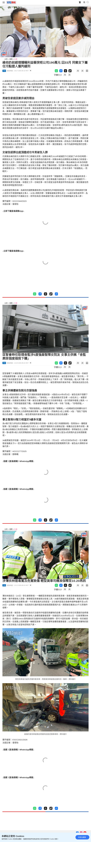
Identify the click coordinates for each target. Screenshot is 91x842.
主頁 (6, 59)
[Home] (11, 2)
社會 (15, 59)
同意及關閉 (82, 837)
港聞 (10, 59)
